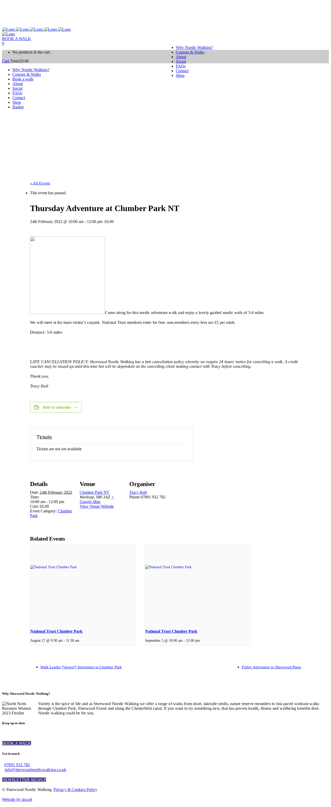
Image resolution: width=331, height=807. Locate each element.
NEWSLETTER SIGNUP (24, 780)
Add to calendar (57, 407)
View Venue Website (97, 506)
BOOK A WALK (16, 38)
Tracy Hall (138, 492)
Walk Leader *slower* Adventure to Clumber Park (81, 667)
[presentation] (83, 584)
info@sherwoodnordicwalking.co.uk (35, 769)
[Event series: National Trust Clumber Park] (81, 640)
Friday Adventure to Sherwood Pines (271, 667)
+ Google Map (97, 499)
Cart (6, 61)
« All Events (40, 183)
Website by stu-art (17, 799)
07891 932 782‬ (17, 765)
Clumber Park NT (94, 492)
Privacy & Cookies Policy (75, 789)
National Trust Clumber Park (56, 631)
